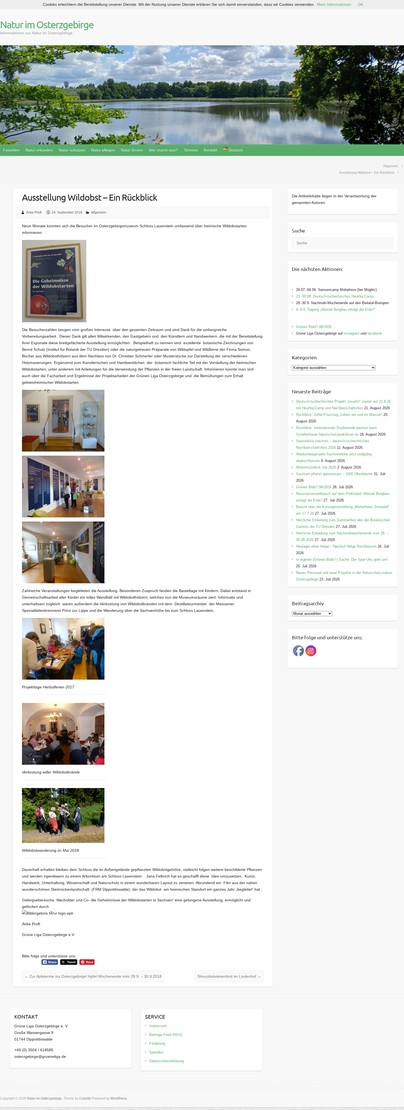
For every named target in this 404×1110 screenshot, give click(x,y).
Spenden (156, 1052)
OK (360, 4)
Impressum (158, 1026)
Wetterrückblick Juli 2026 (316, 467)
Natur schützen (72, 150)
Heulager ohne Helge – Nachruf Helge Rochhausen (336, 546)
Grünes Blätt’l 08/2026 (313, 327)
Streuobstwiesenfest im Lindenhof (229, 976)
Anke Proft (33, 212)
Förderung (157, 1043)
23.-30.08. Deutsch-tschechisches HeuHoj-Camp (334, 296)
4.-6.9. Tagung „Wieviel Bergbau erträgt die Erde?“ (335, 309)
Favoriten (11, 150)
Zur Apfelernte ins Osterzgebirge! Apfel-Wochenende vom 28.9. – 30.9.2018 (93, 976)
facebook (374, 333)
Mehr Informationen (334, 4)
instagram (351, 333)
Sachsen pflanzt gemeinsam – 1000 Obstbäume (334, 474)
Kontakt (210, 150)
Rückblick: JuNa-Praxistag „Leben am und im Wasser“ (339, 415)
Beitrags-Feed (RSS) (165, 1035)
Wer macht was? (163, 150)
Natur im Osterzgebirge (46, 24)
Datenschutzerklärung (166, 1061)
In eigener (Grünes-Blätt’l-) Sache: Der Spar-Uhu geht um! (342, 559)
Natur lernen (132, 150)
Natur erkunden (39, 150)
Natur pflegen (103, 150)
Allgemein (98, 212)
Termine (191, 150)
